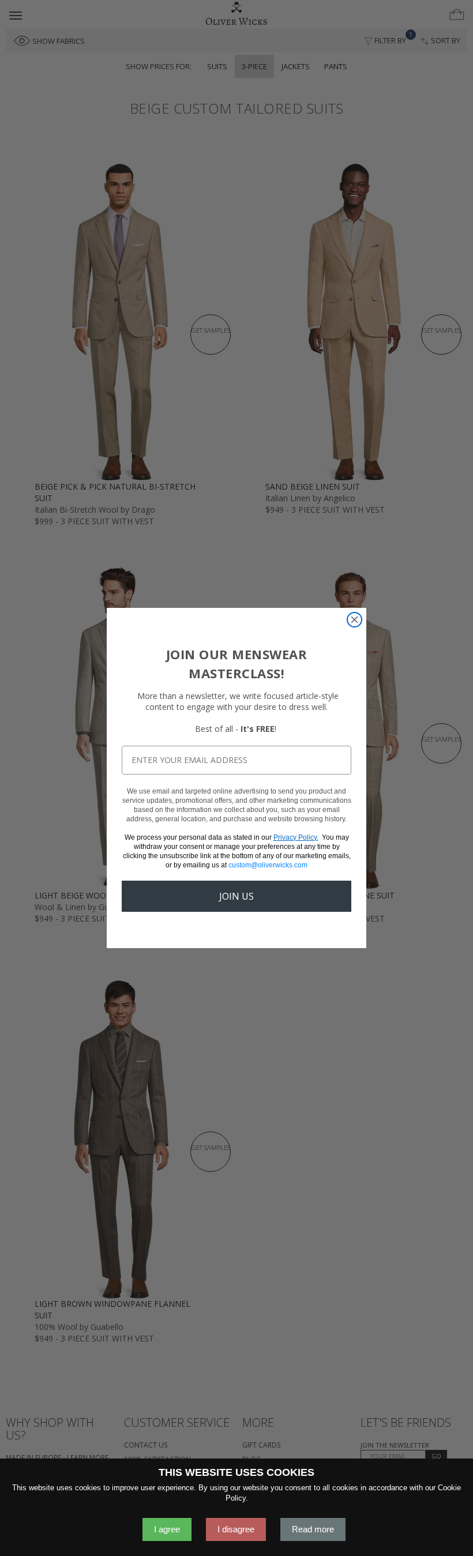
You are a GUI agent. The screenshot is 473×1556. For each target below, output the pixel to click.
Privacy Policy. (295, 837)
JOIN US (236, 896)
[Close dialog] (354, 619)
